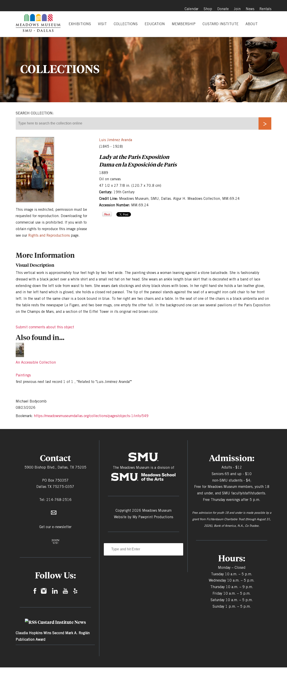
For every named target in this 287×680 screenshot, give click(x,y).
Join (237, 9)
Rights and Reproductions (49, 235)
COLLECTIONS (126, 24)
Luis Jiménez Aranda (115, 140)
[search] (265, 123)
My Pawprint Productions (153, 517)
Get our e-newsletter (55, 527)
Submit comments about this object (45, 327)
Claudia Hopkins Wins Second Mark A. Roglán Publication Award (53, 636)
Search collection (34, 113)
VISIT (102, 24)
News (250, 9)
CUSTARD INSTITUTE (220, 24)
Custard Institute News (62, 622)
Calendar (191, 9)
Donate (223, 9)
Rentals (265, 9)
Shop (208, 9)
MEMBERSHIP (184, 24)
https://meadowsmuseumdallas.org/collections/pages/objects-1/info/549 (91, 416)
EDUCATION (155, 24)
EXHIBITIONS (80, 24)
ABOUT (252, 24)
